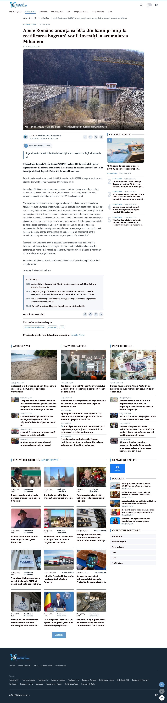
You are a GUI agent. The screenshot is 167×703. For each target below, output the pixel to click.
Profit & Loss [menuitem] (57, 12)
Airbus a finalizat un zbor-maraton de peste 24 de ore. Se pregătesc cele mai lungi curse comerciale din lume (135, 446)
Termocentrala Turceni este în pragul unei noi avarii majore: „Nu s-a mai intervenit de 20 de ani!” (58, 541)
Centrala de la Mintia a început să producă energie (58, 496)
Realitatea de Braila (88, 684)
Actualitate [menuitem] (30, 12)
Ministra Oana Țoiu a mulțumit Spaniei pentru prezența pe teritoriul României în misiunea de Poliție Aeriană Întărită (127, 224)
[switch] (149, 4)
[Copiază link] (85, 137)
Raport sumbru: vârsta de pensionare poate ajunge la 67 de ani (25, 498)
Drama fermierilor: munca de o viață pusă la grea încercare (24, 539)
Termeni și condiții (24, 666)
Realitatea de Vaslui (71, 684)
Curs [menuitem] (110, 12)
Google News (77, 334)
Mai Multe (59, 635)
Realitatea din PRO (26, 684)
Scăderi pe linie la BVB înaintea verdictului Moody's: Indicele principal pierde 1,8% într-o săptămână (83, 389)
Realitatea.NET (14, 680)
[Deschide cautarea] (141, 4)
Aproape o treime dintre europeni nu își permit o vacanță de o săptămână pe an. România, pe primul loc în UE (82, 416)
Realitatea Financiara (49, 135)
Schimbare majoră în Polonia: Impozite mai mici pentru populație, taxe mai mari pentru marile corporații (136, 405)
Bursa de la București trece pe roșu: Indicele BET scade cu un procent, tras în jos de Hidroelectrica (83, 403)
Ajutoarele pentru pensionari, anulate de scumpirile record (35, 443)
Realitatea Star (43, 680)
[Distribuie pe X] (101, 137)
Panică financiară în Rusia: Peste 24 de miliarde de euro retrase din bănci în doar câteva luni (132, 389)
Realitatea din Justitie (106, 680)
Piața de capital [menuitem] (81, 12)
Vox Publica (13, 684)
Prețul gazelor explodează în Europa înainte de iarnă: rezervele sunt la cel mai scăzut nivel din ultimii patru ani (82, 442)
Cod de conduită (60, 666)
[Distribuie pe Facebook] (90, 137)
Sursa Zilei (39, 684)
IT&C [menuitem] (68, 12)
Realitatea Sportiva (28, 680)
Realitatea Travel (73, 680)
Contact (12, 666)
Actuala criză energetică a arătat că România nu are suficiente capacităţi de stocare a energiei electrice (128, 198)
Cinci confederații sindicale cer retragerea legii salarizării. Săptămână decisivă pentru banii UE (63, 300)
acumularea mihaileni (34, 327)
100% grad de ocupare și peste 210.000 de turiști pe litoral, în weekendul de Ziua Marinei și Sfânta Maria (123, 170)
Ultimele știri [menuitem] (15, 12)
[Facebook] (156, 4)
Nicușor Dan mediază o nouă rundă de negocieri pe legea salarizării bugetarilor (125, 209)
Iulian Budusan (100, 531)
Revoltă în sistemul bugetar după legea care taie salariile (58, 306)
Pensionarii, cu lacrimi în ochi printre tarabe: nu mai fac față (90, 498)
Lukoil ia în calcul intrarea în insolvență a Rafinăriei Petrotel (59, 579)
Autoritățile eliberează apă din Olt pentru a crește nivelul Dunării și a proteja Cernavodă (63, 285)
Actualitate (45, 18)
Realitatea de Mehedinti (140, 680)
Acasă (28, 18)
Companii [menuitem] (43, 12)
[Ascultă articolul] (162, 684)
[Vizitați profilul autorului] (25, 136)
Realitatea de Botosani (54, 684)
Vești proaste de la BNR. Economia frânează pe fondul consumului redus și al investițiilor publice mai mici (91, 540)
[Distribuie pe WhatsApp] (96, 137)
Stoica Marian (68, 572)
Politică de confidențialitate (42, 666)
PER (62, 327)
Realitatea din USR (123, 680)
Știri (35, 18)
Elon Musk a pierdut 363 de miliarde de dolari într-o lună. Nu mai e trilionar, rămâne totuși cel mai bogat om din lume (137, 431)
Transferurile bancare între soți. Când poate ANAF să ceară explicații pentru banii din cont (25, 582)
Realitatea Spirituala (58, 680)
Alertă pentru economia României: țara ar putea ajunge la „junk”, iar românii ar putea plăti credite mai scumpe (82, 429)
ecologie (52, 327)
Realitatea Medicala (89, 680)
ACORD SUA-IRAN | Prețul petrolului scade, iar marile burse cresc (138, 418)
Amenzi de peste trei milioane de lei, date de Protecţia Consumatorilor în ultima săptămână (91, 580)
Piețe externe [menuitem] (98, 12)
